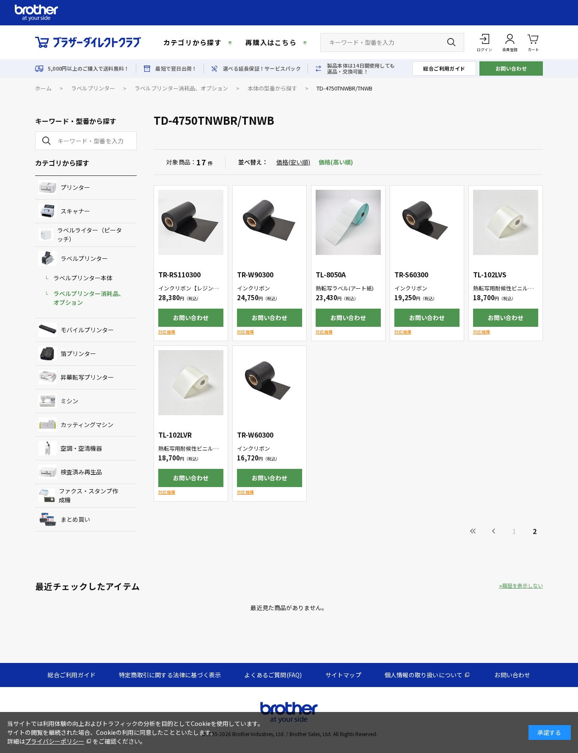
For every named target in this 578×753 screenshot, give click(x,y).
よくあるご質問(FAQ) (273, 675)
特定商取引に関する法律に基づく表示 (170, 675)
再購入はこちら (271, 42)
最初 (473, 531)
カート (533, 49)
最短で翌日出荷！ (176, 68)
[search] (45, 141)
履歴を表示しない (522, 585)
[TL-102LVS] (505, 222)
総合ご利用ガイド (444, 68)
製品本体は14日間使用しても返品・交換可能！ (361, 68)
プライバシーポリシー (54, 741)
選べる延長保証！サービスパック (262, 68)
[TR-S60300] (427, 222)
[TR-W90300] (269, 222)
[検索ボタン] (451, 42)
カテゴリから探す (192, 42)
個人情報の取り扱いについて (424, 675)
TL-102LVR (175, 435)
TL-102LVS (489, 274)
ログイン (484, 49)
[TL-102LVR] (191, 382)
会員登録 (509, 49)
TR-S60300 (411, 274)
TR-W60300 (255, 435)
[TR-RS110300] (191, 222)
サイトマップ (343, 675)
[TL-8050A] (348, 222)
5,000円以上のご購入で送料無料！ (88, 68)
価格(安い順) (293, 162)
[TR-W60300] (269, 382)
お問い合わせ (511, 68)
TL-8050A (331, 274)
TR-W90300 (255, 274)
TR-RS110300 (179, 274)
